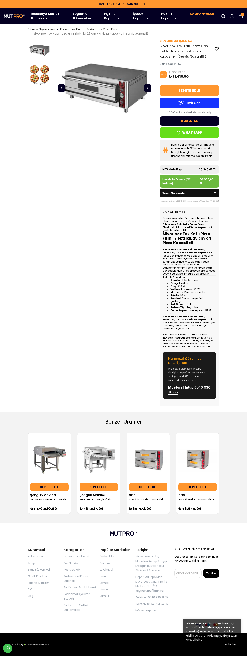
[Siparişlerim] (232, 16)
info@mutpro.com (148, 610)
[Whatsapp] (48, 624)
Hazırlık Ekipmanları (170, 16)
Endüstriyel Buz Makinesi (80, 587)
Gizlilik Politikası (37, 576)
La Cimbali (106, 570)
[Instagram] (39, 624)
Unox (103, 576)
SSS (30, 589)
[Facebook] (30, 624)
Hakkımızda (35, 556)
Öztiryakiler (107, 556)
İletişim (32, 563)
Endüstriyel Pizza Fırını (102, 29)
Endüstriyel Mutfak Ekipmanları (44, 16)
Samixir (104, 596)
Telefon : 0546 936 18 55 (151, 597)
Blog (30, 596)
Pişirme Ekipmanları (113, 16)
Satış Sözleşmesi (39, 570)
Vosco (104, 589)
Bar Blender (71, 563)
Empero (105, 563)
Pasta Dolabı (72, 570)
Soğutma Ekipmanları (82, 16)
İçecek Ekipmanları (142, 16)
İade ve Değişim (38, 583)
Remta (104, 583)
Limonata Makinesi (76, 556)
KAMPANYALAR (202, 14)
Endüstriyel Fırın (70, 29)
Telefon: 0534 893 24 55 (151, 604)
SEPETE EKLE (189, 90)
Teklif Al (211, 573)
